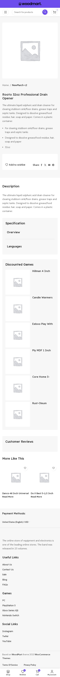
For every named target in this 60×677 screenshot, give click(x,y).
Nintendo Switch (10, 615)
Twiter (5, 636)
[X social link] (45, 165)
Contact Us (8, 569)
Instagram (7, 631)
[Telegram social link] (53, 165)
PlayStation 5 (9, 605)
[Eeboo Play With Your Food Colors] (17, 335)
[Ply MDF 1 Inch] (17, 361)
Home (5, 85)
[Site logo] (30, 3)
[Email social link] (49, 165)
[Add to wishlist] (25, 468)
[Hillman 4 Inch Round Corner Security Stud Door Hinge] (17, 282)
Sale (4, 574)
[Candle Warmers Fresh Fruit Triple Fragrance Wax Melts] (17, 308)
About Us (7, 564)
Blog (4, 579)
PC (3, 600)
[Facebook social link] (41, 165)
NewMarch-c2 (19, 85)
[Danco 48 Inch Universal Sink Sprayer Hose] (15, 477)
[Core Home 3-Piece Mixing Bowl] (17, 388)
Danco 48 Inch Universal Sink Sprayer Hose (15, 494)
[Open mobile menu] (5, 12)
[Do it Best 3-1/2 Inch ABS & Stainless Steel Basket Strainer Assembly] (44, 477)
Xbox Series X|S (10, 610)
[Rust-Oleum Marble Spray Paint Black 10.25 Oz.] (17, 414)
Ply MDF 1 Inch (41, 350)
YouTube (6, 641)
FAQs (5, 584)
